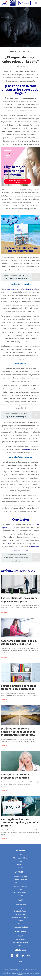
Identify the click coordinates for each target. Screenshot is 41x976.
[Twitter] (22, 955)
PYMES (20, 900)
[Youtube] (28, 955)
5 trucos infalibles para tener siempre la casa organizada (18, 687)
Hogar (20, 51)
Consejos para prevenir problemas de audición (15, 776)
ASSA (7, 543)
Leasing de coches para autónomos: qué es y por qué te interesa (20, 822)
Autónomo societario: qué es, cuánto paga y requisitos (19, 642)
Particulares (27, 51)
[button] (36, 3)
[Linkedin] (11, 955)
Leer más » (4, 612)
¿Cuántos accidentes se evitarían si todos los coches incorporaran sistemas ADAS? (19, 731)
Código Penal (27, 449)
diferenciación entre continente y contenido (20, 289)
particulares (20, 850)
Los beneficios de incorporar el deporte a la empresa (20, 599)
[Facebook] (17, 955)
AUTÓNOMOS (20, 872)
